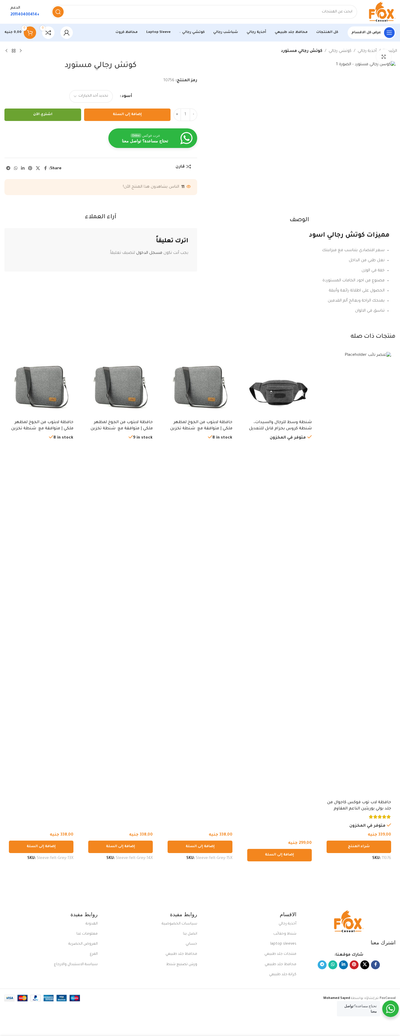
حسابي (191, 944)
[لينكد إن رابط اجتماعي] (22, 168)
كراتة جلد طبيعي (282, 975)
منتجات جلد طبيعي (280, 954)
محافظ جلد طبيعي (280, 964)
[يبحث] (58, 11)
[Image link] (349, 921)
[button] (279, 855)
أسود (127, 96)
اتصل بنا (190, 934)
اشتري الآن (42, 115)
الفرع (94, 954)
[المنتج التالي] (6, 51)
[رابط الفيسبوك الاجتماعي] (45, 168)
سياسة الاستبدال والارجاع (76, 964)
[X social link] (38, 168)
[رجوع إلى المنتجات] (13, 51)
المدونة (92, 924)
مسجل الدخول (149, 253)
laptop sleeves (283, 944)
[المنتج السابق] (20, 51)
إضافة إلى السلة (127, 115)
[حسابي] (66, 33)
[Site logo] (382, 12)
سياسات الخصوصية (179, 924)
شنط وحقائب (284, 934)
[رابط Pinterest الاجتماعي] (30, 168)
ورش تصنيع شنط (181, 964)
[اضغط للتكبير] (383, 56)
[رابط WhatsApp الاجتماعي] (15, 168)
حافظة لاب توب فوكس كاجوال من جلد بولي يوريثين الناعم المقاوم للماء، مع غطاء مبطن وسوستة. (359, 808)
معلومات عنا (87, 934)
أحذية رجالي (367, 51)
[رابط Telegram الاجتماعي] (8, 168)
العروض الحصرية (83, 944)
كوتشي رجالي (340, 51)
